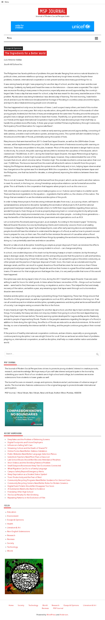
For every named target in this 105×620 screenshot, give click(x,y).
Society (10, 543)
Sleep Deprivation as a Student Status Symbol (27, 474)
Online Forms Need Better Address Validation (27, 451)
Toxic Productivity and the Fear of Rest (25, 477)
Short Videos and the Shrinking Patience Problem (29, 463)
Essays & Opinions (13, 48)
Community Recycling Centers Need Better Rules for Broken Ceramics (38, 483)
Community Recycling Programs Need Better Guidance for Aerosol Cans (39, 480)
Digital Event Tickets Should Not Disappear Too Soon (31, 486)
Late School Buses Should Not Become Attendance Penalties (34, 460)
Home (11, 605)
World (10, 551)
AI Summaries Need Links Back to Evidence (26, 489)
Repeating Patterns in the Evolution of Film (26, 498)
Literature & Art (13, 527)
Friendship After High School (20, 492)
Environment (12, 516)
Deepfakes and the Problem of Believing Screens (29, 439)
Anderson (64, 615)
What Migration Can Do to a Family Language (27, 468)
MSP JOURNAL (52, 11)
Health (10, 524)
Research (11, 535)
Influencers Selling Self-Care (20, 445)
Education (11, 512)
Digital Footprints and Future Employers (25, 442)
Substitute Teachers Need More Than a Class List (29, 457)
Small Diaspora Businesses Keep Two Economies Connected (34, 466)
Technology (12, 547)
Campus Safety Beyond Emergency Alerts (26, 471)
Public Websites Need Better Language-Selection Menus (32, 454)
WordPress (51, 615)
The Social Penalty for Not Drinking (23, 495)
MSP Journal (58, 608)
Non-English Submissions (18, 531)
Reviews (11, 539)
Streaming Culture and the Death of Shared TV (27, 448)
